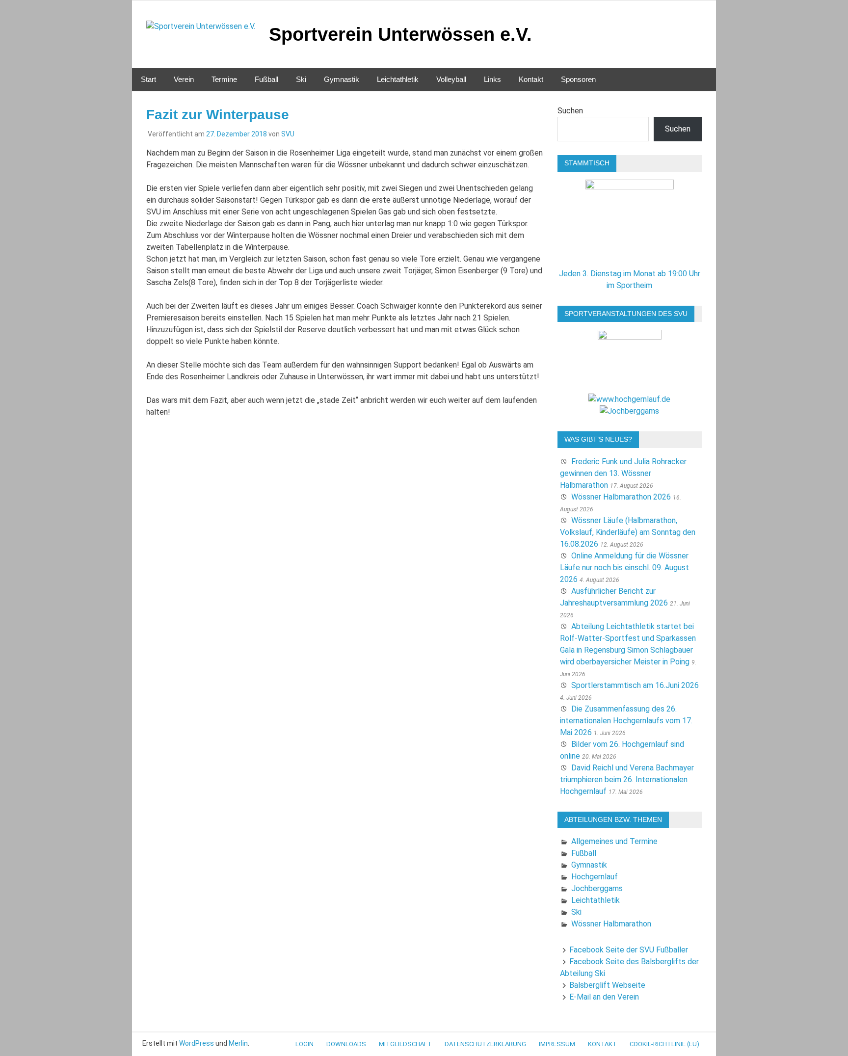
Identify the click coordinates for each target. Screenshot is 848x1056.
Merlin (238, 1043)
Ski (301, 79)
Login (304, 1044)
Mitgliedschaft (405, 1044)
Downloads (346, 1044)
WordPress (196, 1043)
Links (492, 79)
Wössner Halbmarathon (611, 923)
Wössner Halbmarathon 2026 (621, 497)
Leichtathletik (398, 79)
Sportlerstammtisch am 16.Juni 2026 (635, 685)
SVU (287, 134)
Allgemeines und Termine (614, 841)
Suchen (570, 110)
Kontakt (531, 79)
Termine (224, 79)
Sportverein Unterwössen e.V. (400, 34)
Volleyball (451, 79)
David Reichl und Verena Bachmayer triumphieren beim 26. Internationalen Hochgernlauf (627, 779)
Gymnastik (341, 79)
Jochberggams (597, 888)
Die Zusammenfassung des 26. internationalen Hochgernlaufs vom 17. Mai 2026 (626, 720)
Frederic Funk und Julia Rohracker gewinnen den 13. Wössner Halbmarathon (623, 473)
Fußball (266, 79)
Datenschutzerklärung (485, 1044)
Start (148, 79)
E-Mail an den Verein (604, 997)
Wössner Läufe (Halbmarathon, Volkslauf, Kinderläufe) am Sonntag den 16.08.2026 (627, 532)
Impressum (557, 1044)
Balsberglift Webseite (607, 985)
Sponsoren (578, 79)
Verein (184, 79)
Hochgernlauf (594, 876)
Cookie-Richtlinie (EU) (664, 1044)
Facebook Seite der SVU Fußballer (628, 949)
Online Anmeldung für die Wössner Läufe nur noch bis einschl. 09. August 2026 (624, 567)
